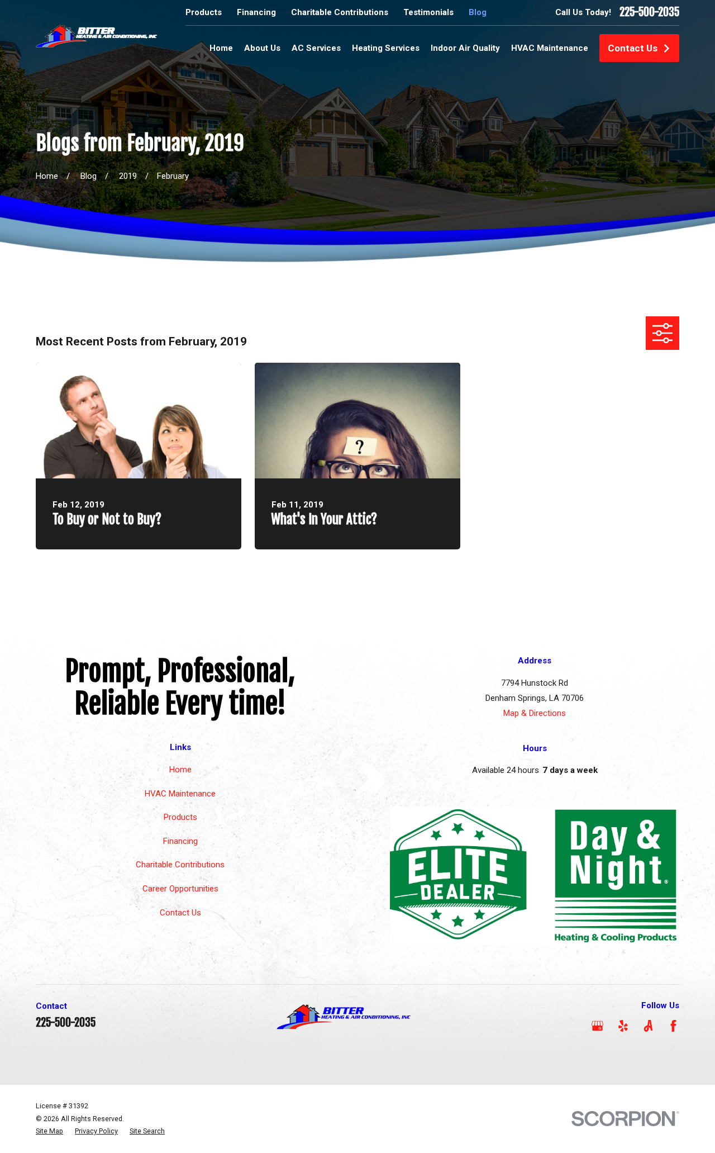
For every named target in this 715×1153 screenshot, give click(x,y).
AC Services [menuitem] (316, 48)
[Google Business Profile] (597, 1026)
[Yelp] (623, 1026)
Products (203, 12)
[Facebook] (673, 1026)
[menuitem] (49, 1131)
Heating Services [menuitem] (386, 48)
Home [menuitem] (221, 48)
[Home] (97, 35)
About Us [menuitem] (262, 48)
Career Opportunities (180, 889)
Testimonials (428, 12)
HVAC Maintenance (180, 794)
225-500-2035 (649, 12)
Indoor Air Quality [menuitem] (465, 48)
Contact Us (632, 48)
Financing (256, 12)
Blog (478, 12)
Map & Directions (534, 713)
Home (180, 770)
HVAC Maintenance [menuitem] (549, 48)
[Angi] (648, 1026)
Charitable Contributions (339, 12)
